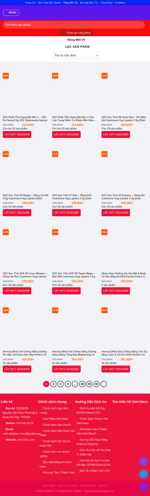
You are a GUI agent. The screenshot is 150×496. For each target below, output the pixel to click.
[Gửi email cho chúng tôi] (17, 446)
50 (96, 383)
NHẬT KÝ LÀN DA (68, 485)
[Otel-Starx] (75, 12)
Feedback (120, 2)
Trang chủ (30, 2)
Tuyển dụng (88, 485)
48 (82, 383)
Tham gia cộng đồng (78, 32)
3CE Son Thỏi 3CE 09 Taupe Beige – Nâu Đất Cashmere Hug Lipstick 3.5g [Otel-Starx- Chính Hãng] (73, 275)
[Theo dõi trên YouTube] (27, 446)
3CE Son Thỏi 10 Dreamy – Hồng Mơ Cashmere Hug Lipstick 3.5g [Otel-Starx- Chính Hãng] (123, 197)
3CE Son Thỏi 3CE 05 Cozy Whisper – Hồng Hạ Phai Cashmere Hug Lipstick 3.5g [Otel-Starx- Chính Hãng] (25, 275)
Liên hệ (102, 485)
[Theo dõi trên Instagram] (8, 446)
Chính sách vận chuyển (57, 424)
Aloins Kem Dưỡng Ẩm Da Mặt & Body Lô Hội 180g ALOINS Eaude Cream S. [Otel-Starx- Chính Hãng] (124, 275)
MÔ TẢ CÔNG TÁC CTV (95, 470)
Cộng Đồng (106, 2)
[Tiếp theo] (104, 384)
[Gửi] (140, 24)
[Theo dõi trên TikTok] (12, 446)
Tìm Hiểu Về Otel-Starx (130, 402)
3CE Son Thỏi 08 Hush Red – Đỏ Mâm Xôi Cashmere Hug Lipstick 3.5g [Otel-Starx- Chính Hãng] (124, 119)
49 (89, 383)
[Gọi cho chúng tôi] (22, 446)
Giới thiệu (48, 485)
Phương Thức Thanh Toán (58, 472)
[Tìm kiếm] (145, 12)
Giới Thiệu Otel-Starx (55, 418)
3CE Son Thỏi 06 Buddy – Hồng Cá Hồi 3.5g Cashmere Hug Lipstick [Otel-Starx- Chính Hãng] (25, 197)
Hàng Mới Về (70, 2)
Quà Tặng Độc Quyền (49, 2)
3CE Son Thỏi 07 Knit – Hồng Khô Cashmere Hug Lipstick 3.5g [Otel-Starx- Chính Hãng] (72, 197)
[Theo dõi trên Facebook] (3, 446)
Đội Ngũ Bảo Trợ (89, 2)
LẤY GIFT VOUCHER (17, 134)
